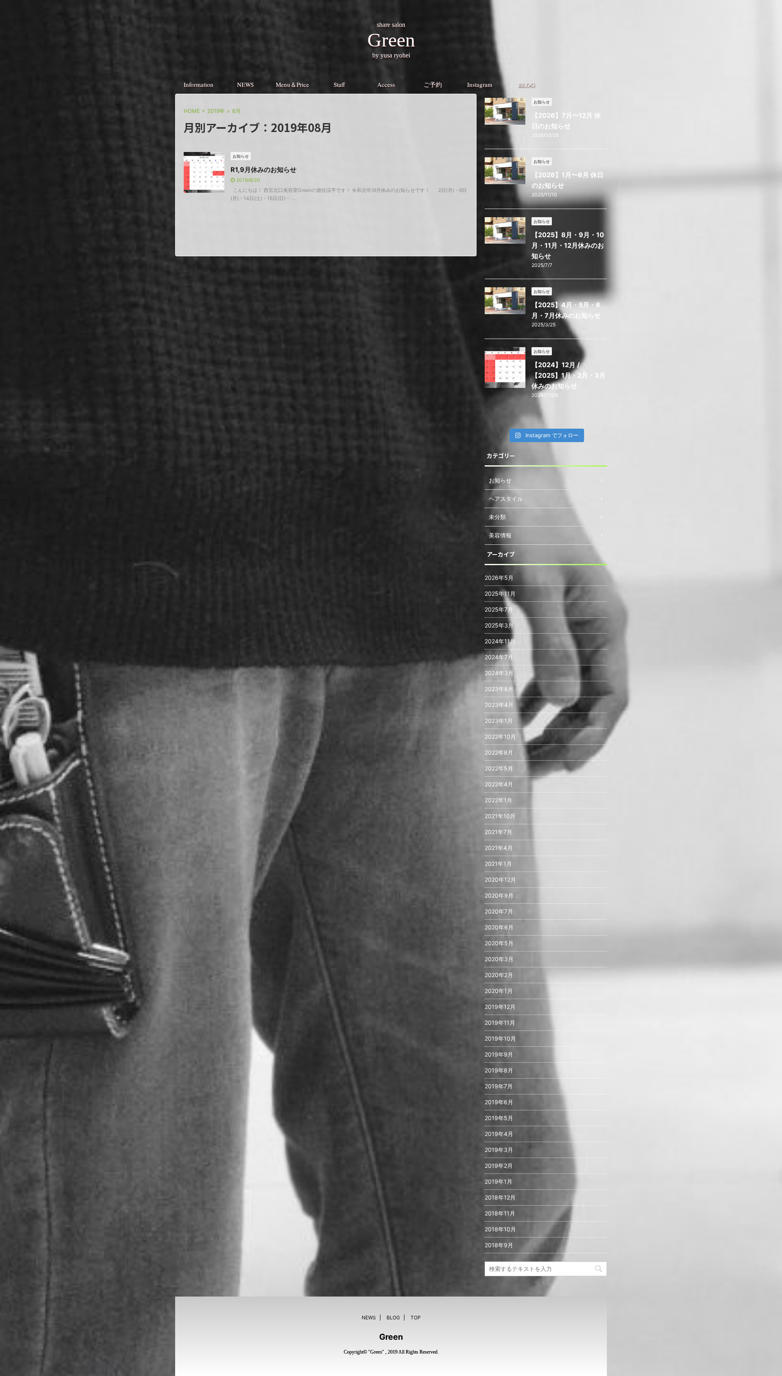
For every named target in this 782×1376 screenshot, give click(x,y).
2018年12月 (500, 1197)
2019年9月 (499, 1054)
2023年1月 (499, 720)
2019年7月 (499, 1086)
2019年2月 (499, 1165)
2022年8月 (499, 752)
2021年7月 (498, 831)
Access (386, 84)
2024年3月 (499, 672)
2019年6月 (499, 1102)
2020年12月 (500, 879)
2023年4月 (499, 704)
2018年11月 (500, 1213)
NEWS (245, 84)
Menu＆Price (292, 84)
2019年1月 (498, 1181)
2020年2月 (499, 974)
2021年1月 (498, 863)
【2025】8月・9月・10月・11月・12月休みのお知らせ (568, 245)
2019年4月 (499, 1133)
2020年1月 (499, 990)
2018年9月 (499, 1245)
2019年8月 (499, 1070)
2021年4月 (499, 847)
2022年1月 (498, 800)
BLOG (526, 84)
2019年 (216, 111)
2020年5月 (499, 943)
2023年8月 (499, 688)
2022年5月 (499, 768)
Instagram (479, 84)
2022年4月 (499, 784)
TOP (416, 1317)
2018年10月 (500, 1229)
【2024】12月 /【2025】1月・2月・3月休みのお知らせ (569, 375)
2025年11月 (500, 593)
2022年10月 (500, 736)
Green (391, 1337)
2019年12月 (500, 1006)
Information (198, 84)
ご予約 (433, 84)
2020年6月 (499, 927)
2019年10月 (500, 1038)
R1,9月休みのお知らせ (264, 169)
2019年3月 (499, 1149)
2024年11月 (500, 641)
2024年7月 (499, 657)
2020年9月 (499, 895)
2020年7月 (499, 911)
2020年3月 (499, 958)
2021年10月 (500, 815)
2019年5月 (499, 1117)
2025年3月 (499, 625)
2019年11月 (500, 1022)
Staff (339, 84)
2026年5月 (499, 577)
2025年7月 (499, 609)
